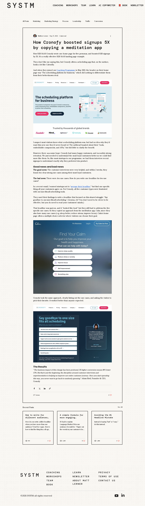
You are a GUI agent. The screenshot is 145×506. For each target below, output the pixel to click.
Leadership (77, 21)
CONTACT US (107, 480)
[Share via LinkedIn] (45, 388)
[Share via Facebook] (34, 388)
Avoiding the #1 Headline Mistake (103, 416)
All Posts (26, 21)
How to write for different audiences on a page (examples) (37, 416)
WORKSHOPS (54, 476)
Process (65, 21)
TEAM (49, 480)
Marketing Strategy (51, 21)
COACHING (53, 472)
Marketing (36, 21)
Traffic (87, 21)
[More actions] (110, 36)
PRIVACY (104, 472)
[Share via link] (50, 388)
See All (120, 407)
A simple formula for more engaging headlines (71, 416)
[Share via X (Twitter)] (39, 388)
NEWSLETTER (81, 476)
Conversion (98, 21)
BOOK (49, 484)
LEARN (77, 472)
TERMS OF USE (109, 476)
